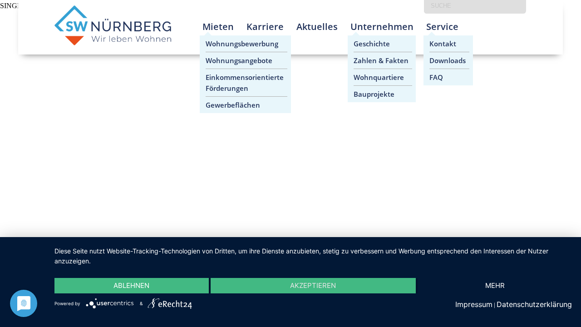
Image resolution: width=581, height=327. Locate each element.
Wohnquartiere (379, 77)
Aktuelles (317, 26)
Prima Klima (484, 33)
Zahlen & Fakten (381, 60)
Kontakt (442, 43)
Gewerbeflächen (233, 104)
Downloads (447, 60)
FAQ (436, 77)
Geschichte (372, 43)
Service (442, 26)
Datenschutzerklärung (534, 304)
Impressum (473, 304)
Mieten (218, 26)
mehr (495, 285)
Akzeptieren (313, 285)
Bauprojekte (374, 94)
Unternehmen (382, 26)
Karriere (265, 26)
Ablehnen (131, 285)
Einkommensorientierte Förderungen (245, 83)
